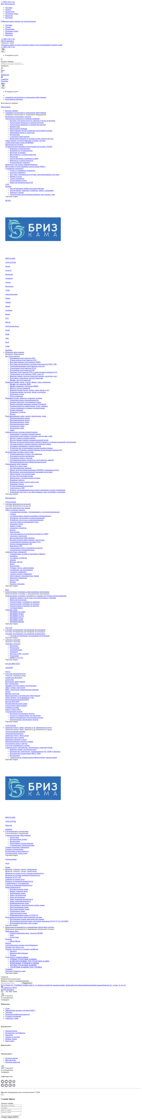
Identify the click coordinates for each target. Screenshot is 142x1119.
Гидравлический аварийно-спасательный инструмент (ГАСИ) (28, 147)
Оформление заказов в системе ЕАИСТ (20, 1010)
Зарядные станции (17, 192)
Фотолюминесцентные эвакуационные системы (23, 917)
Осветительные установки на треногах (24, 606)
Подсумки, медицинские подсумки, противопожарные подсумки (34, 174)
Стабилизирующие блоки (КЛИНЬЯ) (19, 143)
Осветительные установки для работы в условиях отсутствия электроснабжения (35, 596)
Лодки (7, 692)
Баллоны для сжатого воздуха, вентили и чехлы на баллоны (32, 121)
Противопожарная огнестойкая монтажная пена (28, 462)
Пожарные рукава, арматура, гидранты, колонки (23, 398)
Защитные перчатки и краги (16, 739)
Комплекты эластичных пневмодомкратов (21, 164)
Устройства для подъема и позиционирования (27, 518)
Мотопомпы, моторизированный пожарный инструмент (31, 472)
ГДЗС (7, 184)
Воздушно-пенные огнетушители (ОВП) (25, 362)
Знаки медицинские (17, 897)
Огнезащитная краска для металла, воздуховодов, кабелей (32, 460)
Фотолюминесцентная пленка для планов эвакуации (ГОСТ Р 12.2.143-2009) (39, 921)
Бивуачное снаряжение (18, 578)
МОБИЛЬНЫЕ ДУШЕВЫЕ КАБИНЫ (24, 963)
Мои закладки (10, 1060)
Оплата (8, 10)
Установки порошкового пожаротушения (25, 446)
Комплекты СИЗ (16, 546)
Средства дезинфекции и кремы (17, 745)
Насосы (13, 414)
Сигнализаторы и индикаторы (16, 831)
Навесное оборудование (19, 953)
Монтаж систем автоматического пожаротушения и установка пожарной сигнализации (43, 442)
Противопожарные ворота (20, 420)
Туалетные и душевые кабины (16, 957)
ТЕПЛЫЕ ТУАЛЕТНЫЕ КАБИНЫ (23, 965)
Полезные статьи (11, 14)
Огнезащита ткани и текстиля (21, 458)
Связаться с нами (11, 1018)
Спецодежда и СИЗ (17, 488)
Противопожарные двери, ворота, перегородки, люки (25, 416)
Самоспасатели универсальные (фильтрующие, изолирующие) (33, 757)
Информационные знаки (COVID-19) (24, 915)
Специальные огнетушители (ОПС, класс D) (27, 374)
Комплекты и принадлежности (21, 160)
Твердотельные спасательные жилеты (24, 719)
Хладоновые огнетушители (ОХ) (22, 370)
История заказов (11, 1058)
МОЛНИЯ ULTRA (17, 616)
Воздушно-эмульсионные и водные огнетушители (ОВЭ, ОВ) (33, 364)
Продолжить (5, 107)
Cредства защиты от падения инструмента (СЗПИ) (29, 534)
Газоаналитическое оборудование (18, 835)
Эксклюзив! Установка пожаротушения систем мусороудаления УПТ (36, 450)
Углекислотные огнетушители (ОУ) (23, 360)
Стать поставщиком (42, 45)
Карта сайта (9, 1041)
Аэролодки (9, 680)
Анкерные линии (16, 524)
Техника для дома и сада (14, 947)
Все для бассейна (11, 684)
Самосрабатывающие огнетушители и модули (27, 366)
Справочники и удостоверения (17, 883)
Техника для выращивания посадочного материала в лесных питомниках (37, 490)
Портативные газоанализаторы (21, 843)
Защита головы (15, 526)
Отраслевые (14, 656)
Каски (12, 564)
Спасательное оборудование (16, 706)
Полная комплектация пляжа (16, 704)
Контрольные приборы (18, 129)
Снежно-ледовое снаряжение (21, 574)
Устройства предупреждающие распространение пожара (31, 448)
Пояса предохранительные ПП (21, 182)
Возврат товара (11, 1039)
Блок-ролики (15, 532)
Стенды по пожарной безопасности (18, 885)
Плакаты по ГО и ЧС (13, 877)
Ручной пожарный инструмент (21, 486)
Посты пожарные (16, 396)
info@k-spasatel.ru (7, 41)
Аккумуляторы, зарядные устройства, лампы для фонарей (32, 190)
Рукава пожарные (16, 410)
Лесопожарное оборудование (16, 464)
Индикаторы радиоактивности (17, 851)
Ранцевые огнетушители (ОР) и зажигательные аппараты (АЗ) (33, 372)
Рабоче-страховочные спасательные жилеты (26, 717)
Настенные (14, 646)
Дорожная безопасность (14, 733)
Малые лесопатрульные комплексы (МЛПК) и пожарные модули (34, 470)
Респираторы (15, 135)
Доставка (8, 8)
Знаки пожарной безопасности (21, 899)
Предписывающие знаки (19, 907)
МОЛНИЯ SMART (17, 622)
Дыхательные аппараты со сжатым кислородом (28, 125)
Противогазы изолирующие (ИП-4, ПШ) (25, 753)
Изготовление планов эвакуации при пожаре (27, 919)
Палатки (8, 939)
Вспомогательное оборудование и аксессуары (27, 540)
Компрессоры (15, 127)
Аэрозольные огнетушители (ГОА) (23, 368)
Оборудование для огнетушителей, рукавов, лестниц (25, 141)
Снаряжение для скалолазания (21, 570)
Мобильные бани (11, 931)
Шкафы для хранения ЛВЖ (20, 384)
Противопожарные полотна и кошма (19, 741)
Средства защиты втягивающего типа (24, 522)
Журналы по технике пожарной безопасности (22, 875)
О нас (7, 1008)
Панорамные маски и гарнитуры (22, 133)
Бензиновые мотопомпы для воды (18, 117)
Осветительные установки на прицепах (25, 602)
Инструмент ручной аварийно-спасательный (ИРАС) (25, 166)
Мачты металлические (18, 600)
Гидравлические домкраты (20, 162)
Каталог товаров (11, 111)
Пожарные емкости (17, 480)
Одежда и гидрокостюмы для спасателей (25, 715)
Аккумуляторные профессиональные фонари (27, 188)
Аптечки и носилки (12, 640)
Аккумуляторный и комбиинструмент (24, 158)
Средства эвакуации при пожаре (17, 508)
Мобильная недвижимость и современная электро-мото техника (29, 927)
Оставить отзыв (56, 45)
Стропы (13, 514)
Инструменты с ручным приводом (23, 154)
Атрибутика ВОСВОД (13, 678)
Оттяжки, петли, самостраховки (22, 568)
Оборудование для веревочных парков (24, 576)
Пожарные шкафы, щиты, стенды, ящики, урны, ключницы (27, 382)
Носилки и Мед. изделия (19, 654)
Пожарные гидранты (18, 412)
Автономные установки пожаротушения (25, 434)
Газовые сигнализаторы (14, 849)
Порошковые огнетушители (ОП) (22, 358)
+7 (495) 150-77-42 (8, 2)
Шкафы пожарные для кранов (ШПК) (24, 386)
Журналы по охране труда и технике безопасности (24, 873)
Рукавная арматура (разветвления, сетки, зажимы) (29, 406)
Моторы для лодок (12, 694)
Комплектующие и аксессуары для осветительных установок (33, 598)
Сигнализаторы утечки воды (16, 853)
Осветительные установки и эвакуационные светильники (27, 592)
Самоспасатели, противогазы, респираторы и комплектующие (29, 747)
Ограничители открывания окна (22, 550)
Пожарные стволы (17, 484)
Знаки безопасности (13, 887)
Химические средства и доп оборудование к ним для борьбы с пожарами (37, 492)
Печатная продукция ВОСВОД (17, 700)
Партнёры (9, 1035)
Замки (12, 430)
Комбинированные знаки (19, 903)
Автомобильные (16, 650)
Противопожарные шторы (20, 418)
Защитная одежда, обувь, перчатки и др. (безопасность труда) (28, 727)
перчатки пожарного (18, 172)
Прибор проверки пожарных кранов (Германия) (28, 404)
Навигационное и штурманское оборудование (22, 696)
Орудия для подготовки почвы (21, 476)
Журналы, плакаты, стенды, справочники (21, 869)
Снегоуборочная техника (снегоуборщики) (21, 945)
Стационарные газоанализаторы (22, 845)
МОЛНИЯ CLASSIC (18, 612)
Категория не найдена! (14, 99)
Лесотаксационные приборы (21, 468)
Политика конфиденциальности (17, 1014)
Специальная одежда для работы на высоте (26, 548)
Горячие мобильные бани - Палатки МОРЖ (26, 933)
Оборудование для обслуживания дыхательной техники (31, 131)
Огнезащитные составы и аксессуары (19, 452)
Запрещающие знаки (17, 893)
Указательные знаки (17, 911)
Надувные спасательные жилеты (22, 714)
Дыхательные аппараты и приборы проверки (22, 119)
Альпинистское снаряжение (16, 552)
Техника (13, 955)
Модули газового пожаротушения (22, 438)
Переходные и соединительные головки (25, 478)
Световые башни (16, 608)
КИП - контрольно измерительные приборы (22, 690)
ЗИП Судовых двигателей (15, 688)
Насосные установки (18, 153)
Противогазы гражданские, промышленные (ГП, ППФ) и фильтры (35, 751)
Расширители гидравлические (21, 151)
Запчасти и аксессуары (18, 466)
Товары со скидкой (12, 1037)
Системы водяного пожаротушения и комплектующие (30, 444)
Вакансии (9, 16)
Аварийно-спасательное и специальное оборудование (25, 97)
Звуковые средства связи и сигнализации (20, 686)
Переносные (14, 648)
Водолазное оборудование (15, 682)
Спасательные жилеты (13, 712)
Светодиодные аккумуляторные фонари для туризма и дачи (32, 194)
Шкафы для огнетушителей (20, 380)
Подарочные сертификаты (15, 1033)
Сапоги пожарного (17, 178)
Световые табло (11, 610)
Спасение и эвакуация (18, 536)
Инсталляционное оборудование (22, 538)
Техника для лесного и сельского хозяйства (21, 949)
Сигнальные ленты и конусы (16, 743)
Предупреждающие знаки (19, 909)
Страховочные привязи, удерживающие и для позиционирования (34, 512)
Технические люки (17, 428)
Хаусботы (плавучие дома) (15, 971)
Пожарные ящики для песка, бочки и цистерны (28, 392)
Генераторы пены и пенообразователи (24, 400)
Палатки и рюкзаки (17, 584)
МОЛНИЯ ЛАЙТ (16, 620)
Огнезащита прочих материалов (22, 456)
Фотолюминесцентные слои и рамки (24, 923)
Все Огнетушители (12, 356)
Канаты (13, 530)
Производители (11, 1031)
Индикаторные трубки (18, 839)
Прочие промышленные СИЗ (21, 544)
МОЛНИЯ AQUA (16, 618)
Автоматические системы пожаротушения (21, 432)
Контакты (9, 18)
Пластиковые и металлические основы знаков (27, 905)
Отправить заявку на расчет (11, 45)
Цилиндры (14, 156)
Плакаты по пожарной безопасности (19, 881)
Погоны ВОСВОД (12, 702)
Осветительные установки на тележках (24, 604)
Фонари (8, 186)
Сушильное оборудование (20, 137)
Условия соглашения (13, 1016)
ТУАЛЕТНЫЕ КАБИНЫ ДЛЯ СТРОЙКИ (26, 967)
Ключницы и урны (17, 394)
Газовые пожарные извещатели (17, 847)
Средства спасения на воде (15, 674)
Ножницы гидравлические (20, 149)
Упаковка (8, 969)
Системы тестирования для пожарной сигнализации (25, 630)
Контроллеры (15, 841)
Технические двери (17, 426)
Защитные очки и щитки (14, 737)
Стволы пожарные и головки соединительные (27, 408)
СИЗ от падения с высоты (15, 510)
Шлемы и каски (16, 176)
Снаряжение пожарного (14, 168)
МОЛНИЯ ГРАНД (17, 614)
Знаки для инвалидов (18, 895)
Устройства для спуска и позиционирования (26, 520)
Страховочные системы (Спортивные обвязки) (27, 554)
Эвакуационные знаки (18, 913)
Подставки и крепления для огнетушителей (26, 378)
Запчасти (13, 951)
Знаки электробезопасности (20, 901)
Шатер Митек (15, 941)
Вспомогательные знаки (19, 889)
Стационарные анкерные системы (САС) (25, 542)
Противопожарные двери (19, 422)
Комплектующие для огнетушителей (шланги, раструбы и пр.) (33, 376)
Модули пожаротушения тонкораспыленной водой (29, 440)
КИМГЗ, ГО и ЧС (16, 658)
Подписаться (27, 983)
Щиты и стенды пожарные (20, 388)
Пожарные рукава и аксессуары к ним (24, 482)
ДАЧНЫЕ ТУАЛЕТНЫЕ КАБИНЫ (23, 959)
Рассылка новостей (12, 1062)
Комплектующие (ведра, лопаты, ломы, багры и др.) (29, 390)
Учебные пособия (12, 708)
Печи (12, 935)
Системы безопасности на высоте (18, 504)
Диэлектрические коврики (15, 731)
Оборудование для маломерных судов (19, 698)
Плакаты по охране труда (15, 879)
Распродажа (9, 12)
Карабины (14, 556)
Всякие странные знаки (19, 891)
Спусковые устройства (18, 558)
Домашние (14, 652)
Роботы (8, 943)
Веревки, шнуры (16, 562)
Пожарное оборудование (14, 352)
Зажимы (13, 560)
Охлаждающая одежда (18, 180)
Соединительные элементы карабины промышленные (30, 516)
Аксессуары (14, 580)
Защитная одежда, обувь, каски (17, 735)
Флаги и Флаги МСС (13, 710)
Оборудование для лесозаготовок (22, 474)
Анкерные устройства (18, 528)
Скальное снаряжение (18, 572)
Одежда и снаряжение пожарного (22, 170)
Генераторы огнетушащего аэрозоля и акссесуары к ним (31, 436)
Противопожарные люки (19, 424)
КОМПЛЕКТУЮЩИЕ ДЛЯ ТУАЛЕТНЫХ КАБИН (29, 961)
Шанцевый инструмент (14, 145)
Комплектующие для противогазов (23, 749)
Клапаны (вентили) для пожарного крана (25, 402)
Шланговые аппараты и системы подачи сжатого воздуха (31, 139)
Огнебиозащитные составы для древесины (26, 454)
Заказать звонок (28, 45)
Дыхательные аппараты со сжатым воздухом (27, 123)
